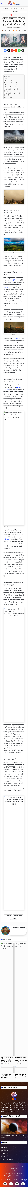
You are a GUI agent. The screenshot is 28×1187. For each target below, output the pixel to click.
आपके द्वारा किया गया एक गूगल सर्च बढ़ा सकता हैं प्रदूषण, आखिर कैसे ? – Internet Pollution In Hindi (7, 1060)
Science (12, 8)
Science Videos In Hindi (14, 1173)
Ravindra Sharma (8, 30)
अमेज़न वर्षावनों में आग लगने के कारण (11, 87)
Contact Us (4, 1150)
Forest (14, 918)
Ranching (17, 338)
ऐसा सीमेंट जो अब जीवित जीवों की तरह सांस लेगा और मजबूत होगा (21, 1076)
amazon (8, 915)
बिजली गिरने (13, 280)
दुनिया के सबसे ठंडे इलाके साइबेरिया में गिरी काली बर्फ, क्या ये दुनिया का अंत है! (6, 1076)
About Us (4, 1147)
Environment (20, 8)
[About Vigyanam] (14, 1096)
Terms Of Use (19, 1176)
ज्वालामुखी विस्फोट (8, 287)
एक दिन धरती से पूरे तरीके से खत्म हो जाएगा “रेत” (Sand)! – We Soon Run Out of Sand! (21, 1060)
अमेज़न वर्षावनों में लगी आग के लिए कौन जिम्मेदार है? (12, 94)
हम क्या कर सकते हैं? (8, 97)
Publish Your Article (7, 1159)
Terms (3, 1156)
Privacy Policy (5, 1153)
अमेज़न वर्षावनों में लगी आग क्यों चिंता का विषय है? (12, 90)
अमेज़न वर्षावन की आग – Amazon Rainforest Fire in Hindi (11, 82)
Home (6, 8)
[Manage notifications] (25, 1180)
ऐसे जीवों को (8, 539)
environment (18, 915)
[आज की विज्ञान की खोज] (14, 1126)
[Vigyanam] (14, 3)
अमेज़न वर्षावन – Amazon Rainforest (13, 85)
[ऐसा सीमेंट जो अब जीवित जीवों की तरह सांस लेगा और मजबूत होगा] (21, 1069)
